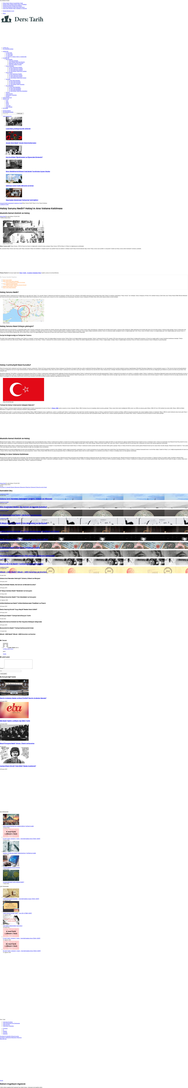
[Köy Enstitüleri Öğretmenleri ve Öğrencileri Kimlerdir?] (14, 154)
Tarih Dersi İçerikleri (8, 1022)
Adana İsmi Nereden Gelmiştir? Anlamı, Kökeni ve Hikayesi (26, 499)
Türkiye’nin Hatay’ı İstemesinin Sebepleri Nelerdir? (16, 285)
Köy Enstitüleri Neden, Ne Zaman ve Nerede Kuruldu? (23, 507)
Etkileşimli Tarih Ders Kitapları (16, 63)
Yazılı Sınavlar (9, 93)
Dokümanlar (7, 97)
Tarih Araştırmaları (9, 203)
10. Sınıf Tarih (9, 54)
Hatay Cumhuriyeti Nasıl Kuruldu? (10, 283)
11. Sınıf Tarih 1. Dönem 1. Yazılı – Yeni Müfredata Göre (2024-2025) (21, 938)
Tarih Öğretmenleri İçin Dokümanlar (11, 1023)
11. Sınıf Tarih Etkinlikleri (15, 89)
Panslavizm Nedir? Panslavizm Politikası (12, 5)
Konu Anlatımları (10, 66)
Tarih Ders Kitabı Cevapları (15, 64)
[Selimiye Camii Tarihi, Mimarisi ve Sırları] (14, 182)
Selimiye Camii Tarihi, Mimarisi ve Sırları (20, 186)
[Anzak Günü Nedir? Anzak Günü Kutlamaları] (14, 139)
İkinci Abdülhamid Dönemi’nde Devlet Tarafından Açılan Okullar (28, 172)
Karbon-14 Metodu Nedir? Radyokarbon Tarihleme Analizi (19, 853)
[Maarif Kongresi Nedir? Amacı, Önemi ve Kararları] (14, 740)
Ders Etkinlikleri (10, 85)
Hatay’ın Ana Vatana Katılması (9, 287)
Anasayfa (2, 203)
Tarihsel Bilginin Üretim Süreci (11, 867)
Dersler (5, 51)
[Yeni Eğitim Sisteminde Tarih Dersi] (11, 924)
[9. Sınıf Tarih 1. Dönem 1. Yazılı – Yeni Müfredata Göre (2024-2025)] (11, 837)
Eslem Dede (3, 216)
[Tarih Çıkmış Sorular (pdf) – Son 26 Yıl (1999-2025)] (11, 911)
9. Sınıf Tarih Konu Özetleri (15, 73)
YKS (7, 101)
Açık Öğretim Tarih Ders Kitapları (17, 62)
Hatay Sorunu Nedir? (7, 280)
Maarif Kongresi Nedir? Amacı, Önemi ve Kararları (17, 743)
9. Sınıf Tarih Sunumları (14, 80)
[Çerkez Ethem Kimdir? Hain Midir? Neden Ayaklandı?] (14, 763)
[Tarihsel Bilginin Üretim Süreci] (11, 866)
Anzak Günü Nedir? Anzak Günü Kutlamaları (21, 143)
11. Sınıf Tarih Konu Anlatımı (16, 70)
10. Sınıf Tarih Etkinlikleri (15, 88)
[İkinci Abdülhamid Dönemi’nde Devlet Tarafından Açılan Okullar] (14, 168)
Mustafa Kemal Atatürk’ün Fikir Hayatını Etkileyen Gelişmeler (27, 555)
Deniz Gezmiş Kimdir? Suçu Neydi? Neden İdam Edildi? (24, 539)
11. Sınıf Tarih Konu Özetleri (15, 76)
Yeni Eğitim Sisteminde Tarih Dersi (12, 926)
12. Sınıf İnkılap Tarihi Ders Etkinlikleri (18, 91)
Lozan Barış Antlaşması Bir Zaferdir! (18, 129)
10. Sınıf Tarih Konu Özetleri (15, 75)
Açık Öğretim (9, 106)
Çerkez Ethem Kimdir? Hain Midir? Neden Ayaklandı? (18, 766)
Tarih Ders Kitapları (13, 60)
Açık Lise (8, 105)
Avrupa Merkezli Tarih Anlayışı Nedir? (13, 882)
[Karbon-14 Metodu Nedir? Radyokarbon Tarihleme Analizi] (11, 851)
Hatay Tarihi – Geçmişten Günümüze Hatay (30, 272)
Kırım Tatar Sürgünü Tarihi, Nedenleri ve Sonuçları (15, 8)
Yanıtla (4, 654)
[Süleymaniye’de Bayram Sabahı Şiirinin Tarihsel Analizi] (11, 824)
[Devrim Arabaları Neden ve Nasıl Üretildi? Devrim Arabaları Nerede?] (14, 695)
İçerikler (6, 58)
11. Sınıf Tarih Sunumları (14, 83)
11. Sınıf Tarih (9, 55)
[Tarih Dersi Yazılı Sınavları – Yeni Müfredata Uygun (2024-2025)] (11, 897)
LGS (7, 100)
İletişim (5, 108)
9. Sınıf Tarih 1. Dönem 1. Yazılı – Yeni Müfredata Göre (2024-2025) (21, 839)
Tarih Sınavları (6, 1024)
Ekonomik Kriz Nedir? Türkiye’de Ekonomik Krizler (21, 564)
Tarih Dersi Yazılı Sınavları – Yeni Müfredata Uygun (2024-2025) (21, 899)
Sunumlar (8, 79)
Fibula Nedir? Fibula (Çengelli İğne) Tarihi (13, 3)
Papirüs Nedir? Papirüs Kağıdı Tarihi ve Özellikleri (15, 4)
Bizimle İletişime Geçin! (8, 11)
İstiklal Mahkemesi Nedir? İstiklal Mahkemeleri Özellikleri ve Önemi (29, 531)
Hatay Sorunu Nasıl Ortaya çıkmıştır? (11, 281)
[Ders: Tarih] (22, 22)
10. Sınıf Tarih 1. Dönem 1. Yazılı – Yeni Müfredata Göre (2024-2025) (22, 951)
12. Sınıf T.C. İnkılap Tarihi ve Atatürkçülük (16, 56)
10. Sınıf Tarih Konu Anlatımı (16, 68)
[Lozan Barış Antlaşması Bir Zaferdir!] (14, 125)
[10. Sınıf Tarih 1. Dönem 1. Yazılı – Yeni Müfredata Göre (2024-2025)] (11, 949)
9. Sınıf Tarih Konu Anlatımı (15, 67)
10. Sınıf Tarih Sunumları (15, 81)
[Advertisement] (94, 33)
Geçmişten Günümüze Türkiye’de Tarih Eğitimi (22, 200)
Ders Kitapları (9, 59)
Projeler (7, 96)
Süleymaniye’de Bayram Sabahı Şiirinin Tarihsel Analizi (18, 826)
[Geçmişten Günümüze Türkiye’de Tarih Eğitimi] (14, 197)
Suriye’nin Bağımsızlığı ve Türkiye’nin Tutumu (15, 282)
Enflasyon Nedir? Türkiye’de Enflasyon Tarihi (20, 547)
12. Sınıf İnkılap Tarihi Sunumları (16, 84)
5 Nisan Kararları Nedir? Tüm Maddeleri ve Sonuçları (23, 523)
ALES (7, 104)
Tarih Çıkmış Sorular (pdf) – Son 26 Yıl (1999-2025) (17, 913)
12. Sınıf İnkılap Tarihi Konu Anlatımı (18, 71)
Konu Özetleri (9, 72)
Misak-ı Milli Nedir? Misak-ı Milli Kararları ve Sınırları (23, 572)
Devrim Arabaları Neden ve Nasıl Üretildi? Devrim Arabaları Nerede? (23, 698)
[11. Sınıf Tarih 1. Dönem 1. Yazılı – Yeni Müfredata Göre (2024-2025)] (11, 936)
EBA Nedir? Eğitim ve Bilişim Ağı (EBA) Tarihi (15, 721)
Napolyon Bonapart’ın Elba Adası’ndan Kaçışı (14, 7)
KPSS (7, 103)
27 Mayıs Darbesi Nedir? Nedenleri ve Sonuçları (21, 515)
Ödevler (8, 92)
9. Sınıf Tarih (9, 52)
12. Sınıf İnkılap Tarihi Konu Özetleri (17, 77)
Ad (0, 671)
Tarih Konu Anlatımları (8, 1026)
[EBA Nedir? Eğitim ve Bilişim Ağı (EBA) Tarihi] (14, 717)
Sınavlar (6, 99)
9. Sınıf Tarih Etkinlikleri (14, 87)
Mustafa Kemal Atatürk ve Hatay (10, 286)
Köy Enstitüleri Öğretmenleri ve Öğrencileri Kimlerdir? (24, 157)
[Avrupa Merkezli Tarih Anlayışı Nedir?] (11, 880)
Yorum (2, 668)
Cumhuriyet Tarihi (18, 203)
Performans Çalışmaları (11, 95)
